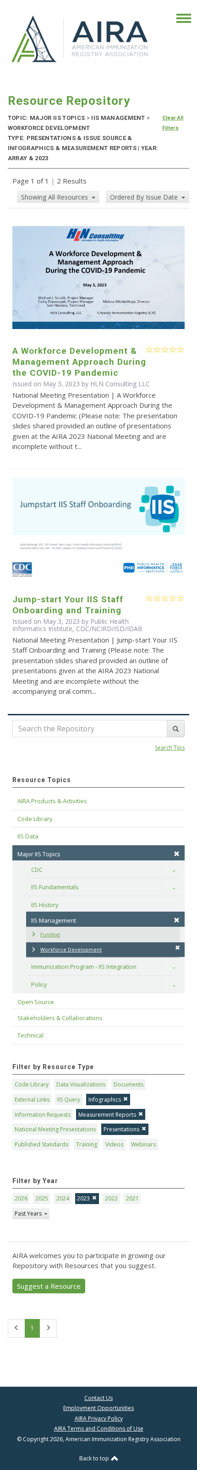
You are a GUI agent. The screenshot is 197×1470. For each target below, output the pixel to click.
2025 (41, 1198)
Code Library (32, 1084)
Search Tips (170, 747)
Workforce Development (71, 949)
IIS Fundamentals (55, 887)
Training (86, 1144)
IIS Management (53, 920)
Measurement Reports (107, 1115)
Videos (114, 1144)
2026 (21, 1198)
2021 (132, 1198)
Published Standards (41, 1144)
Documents (128, 1084)
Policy (39, 984)
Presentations (121, 1129)
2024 (62, 1198)
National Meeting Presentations (55, 1129)
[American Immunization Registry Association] (80, 38)
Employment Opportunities (98, 1408)
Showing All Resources (55, 197)
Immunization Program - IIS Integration (84, 966)
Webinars (143, 1144)
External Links (32, 1099)
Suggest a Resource (49, 1286)
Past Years (29, 1213)
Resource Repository (69, 101)
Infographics (104, 1099)
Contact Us (98, 1398)
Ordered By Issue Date (145, 197)
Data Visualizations (80, 1084)
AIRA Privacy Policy (99, 1418)
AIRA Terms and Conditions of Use (98, 1428)
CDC (37, 869)
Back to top (94, 1458)
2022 (111, 1198)
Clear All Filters (173, 123)
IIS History (45, 905)
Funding (50, 934)
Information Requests (43, 1115)
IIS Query (68, 1099)
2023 (83, 1198)
